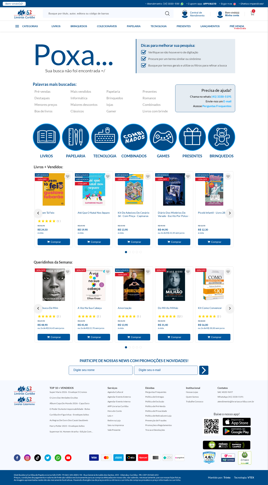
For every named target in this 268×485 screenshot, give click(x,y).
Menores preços (45, 105)
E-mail (227, 101)
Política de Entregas (154, 396)
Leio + (110, 415)
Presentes (184, 26)
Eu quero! (203, 370)
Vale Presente (114, 430)
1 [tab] (126, 252)
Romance (149, 98)
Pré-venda (237, 26)
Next (230, 213)
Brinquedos (79, 26)
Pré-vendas (42, 91)
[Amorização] (134, 284)
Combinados (152, 105)
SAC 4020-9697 (225, 392)
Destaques (42, 98)
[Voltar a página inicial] (24, 14)
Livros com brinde (155, 111)
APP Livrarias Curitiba (118, 406)
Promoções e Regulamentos (158, 425)
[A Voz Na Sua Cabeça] (94, 284)
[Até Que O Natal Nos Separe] (94, 189)
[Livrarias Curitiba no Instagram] (27, 457)
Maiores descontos (84, 105)
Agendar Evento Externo (119, 396)
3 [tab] (133, 252)
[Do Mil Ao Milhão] (174, 284)
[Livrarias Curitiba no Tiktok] (37, 457)
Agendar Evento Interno (119, 401)
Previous (38, 213)
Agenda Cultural (115, 392)
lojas (109, 105)
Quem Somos (192, 396)
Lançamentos (210, 26)
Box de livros (43, 111)
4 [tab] (137, 252)
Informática (79, 98)
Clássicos (77, 111)
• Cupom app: (201, 4)
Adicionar (54, 242)
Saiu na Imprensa (116, 425)
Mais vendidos (81, 91)
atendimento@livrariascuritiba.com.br (235, 401)
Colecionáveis (107, 26)
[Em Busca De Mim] (54, 284)
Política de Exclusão (154, 401)
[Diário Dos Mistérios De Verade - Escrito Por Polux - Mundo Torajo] (174, 189)
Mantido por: (219, 477)
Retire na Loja (114, 420)
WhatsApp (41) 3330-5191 (230, 396)
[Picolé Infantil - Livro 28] (214, 189)
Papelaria (134, 26)
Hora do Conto (115, 411)
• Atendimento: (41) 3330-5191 (162, 4)
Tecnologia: (244, 477)
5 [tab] (140, 252)
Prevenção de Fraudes (155, 420)
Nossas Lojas (192, 392)
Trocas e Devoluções (155, 430)
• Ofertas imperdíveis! (251, 4)
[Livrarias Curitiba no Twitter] (47, 457)
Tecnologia (159, 26)
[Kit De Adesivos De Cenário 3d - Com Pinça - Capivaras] (134, 189)
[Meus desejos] (67, 176)
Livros (56, 26)
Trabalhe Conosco (194, 401)
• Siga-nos (225, 4)
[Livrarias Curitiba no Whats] (58, 457)
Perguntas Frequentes (216, 106)
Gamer (111, 111)
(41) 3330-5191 (221, 96)
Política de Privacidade (156, 411)
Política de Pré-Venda (155, 406)
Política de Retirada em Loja (158, 415)
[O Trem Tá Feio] (54, 189)
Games (163, 156)
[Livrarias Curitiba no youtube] (68, 457)
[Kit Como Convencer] (214, 284)
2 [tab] (130, 252)
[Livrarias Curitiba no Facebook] (17, 457)
